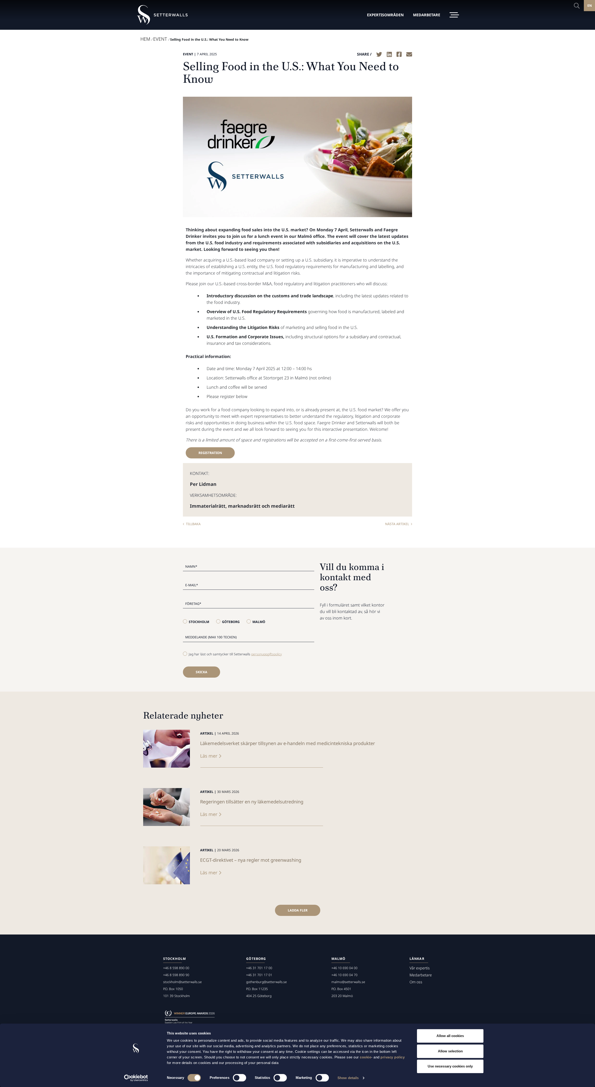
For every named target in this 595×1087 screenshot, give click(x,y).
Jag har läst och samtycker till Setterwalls (235, 654)
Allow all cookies (450, 1036)
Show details (348, 1078)
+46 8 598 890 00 (176, 968)
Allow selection (450, 1051)
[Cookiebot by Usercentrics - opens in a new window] (136, 1077)
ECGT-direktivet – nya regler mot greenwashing (250, 860)
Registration (210, 453)
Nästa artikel (397, 524)
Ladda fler (297, 910)
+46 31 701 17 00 (259, 968)
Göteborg (231, 622)
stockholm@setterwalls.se (182, 982)
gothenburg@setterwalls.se (266, 982)
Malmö (258, 622)
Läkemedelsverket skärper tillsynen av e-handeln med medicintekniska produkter (287, 743)
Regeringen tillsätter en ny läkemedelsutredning (251, 802)
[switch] (239, 1077)
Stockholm (199, 622)
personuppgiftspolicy (266, 654)
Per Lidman (203, 484)
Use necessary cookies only (450, 1066)
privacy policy (392, 1057)
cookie (365, 1057)
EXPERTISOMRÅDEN (385, 14)
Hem (145, 39)
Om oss (416, 981)
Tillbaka (193, 524)
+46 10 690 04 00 (344, 968)
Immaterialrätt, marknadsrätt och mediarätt (242, 506)
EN (589, 5)
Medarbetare (421, 975)
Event (160, 39)
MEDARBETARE (426, 14)
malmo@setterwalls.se (348, 982)
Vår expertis (420, 968)
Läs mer (208, 756)
